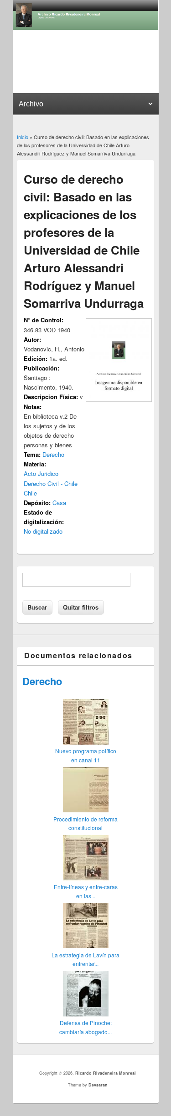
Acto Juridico (41, 473)
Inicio (22, 136)
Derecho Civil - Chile (51, 483)
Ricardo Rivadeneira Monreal (105, 1073)
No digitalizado (43, 531)
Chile (30, 493)
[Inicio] (86, 27)
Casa (59, 502)
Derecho (53, 454)
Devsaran (98, 1085)
